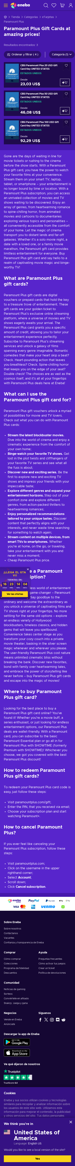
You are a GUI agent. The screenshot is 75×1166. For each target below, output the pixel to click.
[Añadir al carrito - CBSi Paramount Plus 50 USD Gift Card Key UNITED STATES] (65, 110)
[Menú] (5, 5)
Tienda (15, 17)
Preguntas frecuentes (50, 959)
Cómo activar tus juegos (51, 963)
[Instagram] (52, 1019)
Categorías (31, 17)
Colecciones (11, 963)
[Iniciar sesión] (71, 5)
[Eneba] (20, 5)
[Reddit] (63, 1019)
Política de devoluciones (52, 973)
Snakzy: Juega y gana (16, 1003)
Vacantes (9, 938)
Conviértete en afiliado (16, 998)
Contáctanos (11, 933)
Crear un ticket (46, 968)
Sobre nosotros (12, 929)
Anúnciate (9, 1024)
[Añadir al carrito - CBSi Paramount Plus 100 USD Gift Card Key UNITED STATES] (65, 139)
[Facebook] (40, 1019)
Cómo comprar (12, 959)
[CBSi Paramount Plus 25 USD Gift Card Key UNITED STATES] (37, 75)
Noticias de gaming (14, 989)
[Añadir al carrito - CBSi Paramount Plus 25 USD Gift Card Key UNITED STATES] (65, 82)
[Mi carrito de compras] (62, 5)
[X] (46, 1019)
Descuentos (10, 973)
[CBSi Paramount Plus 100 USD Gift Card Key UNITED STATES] (37, 131)
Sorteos (8, 994)
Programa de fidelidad (16, 968)
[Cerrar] (71, 1122)
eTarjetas (48, 17)
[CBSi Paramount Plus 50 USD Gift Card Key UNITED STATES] (37, 103)
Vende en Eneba (13, 1019)
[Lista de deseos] (54, 5)
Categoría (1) (60, 54)
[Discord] (58, 1019)
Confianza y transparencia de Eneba (24, 942)
